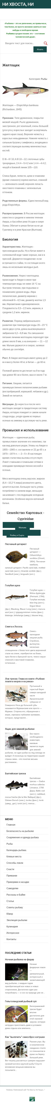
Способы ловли (15, 863)
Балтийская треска (15, 773)
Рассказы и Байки (16, 895)
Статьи (10, 901)
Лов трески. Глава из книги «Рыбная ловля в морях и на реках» (24, 680)
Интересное (13, 933)
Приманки (12, 875)
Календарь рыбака (16, 850)
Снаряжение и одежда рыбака (23, 837)
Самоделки (12, 888)
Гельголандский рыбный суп (21, 1001)
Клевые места (14, 856)
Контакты (11, 939)
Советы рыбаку (15, 907)
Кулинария (12, 926)
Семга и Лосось (14, 626)
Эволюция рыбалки (17, 920)
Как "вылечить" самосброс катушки (25, 1037)
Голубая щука (12, 585)
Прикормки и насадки (18, 882)
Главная (11, 825)
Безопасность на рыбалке (20, 831)
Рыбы (44, 79)
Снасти (10, 869)
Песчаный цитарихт (16, 544)
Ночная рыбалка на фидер (19, 959)
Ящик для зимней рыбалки (19, 729)
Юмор (10, 914)
